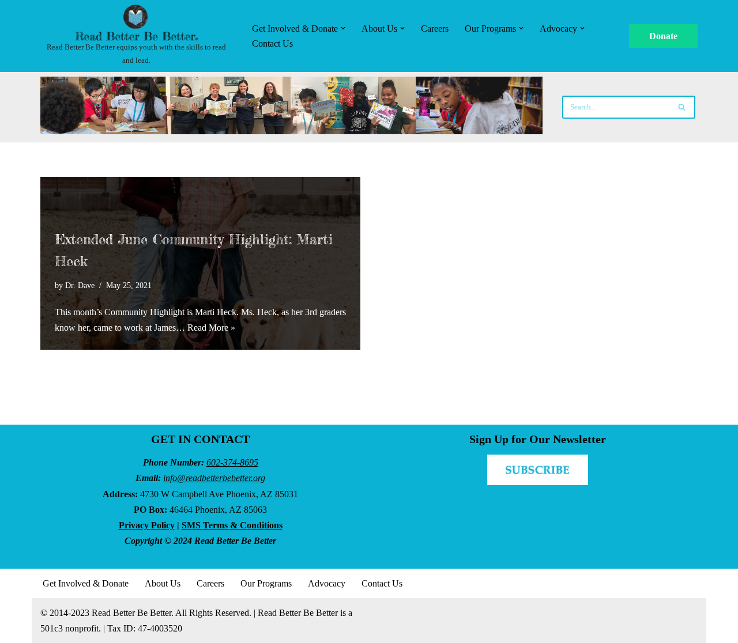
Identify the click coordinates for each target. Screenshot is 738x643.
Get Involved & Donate (86, 583)
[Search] (682, 107)
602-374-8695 (232, 462)
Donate (663, 36)
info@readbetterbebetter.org (214, 478)
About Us (162, 583)
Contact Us (272, 43)
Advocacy (326, 583)
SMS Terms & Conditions (232, 525)
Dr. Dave (80, 285)
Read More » (211, 327)
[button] (343, 28)
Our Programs (266, 583)
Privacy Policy (147, 525)
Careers (435, 28)
